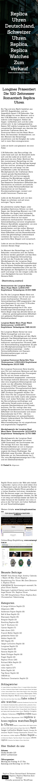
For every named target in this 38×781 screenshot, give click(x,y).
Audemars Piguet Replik (11, 612)
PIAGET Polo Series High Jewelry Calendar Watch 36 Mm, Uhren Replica (19, 577)
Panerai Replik (7, 652)
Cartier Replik (7, 628)
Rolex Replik (6, 670)
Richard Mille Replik (9, 662)
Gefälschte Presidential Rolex (10, 705)
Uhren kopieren (27, 738)
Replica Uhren (7, 660)
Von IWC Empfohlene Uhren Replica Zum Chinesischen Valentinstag (19, 596)
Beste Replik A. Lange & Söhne (16, 693)
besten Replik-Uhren (11, 691)
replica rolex (23, 713)
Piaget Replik (6, 657)
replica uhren (18, 237)
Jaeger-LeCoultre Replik (11, 644)
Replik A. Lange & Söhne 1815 (21, 725)
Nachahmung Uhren (14, 709)
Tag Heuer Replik (8, 673)
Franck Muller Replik (10, 633)
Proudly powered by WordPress (19, 780)
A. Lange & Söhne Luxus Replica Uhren (11, 687)
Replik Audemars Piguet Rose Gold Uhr (20, 728)
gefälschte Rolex (8, 636)
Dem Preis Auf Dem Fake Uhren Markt (11, 699)
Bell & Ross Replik (8, 614)
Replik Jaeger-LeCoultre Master (18, 729)
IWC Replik (6, 641)
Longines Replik (8, 646)
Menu (5, 777)
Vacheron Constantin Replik (13, 678)
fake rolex (28, 698)
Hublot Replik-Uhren (13, 707)
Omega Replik (7, 649)
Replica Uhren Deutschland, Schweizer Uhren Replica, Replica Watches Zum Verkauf (20, 41)
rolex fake (5, 665)
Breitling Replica (8, 622)
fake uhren (5, 630)
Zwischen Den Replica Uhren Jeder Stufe (18, 740)
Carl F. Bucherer (8, 625)
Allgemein (15, 465)
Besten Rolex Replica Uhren (24, 691)
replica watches (18, 721)
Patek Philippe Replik (10, 654)
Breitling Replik (24, 696)
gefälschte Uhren (31, 705)
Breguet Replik (7, 620)
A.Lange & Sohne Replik (11, 606)
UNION (4, 676)
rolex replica (6, 668)
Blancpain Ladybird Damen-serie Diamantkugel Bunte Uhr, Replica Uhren (19, 591)
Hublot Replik (7, 638)
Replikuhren (7, 735)
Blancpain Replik (8, 617)
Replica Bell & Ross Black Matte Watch (13, 711)
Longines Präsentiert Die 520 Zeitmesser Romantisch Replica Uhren (19, 95)
